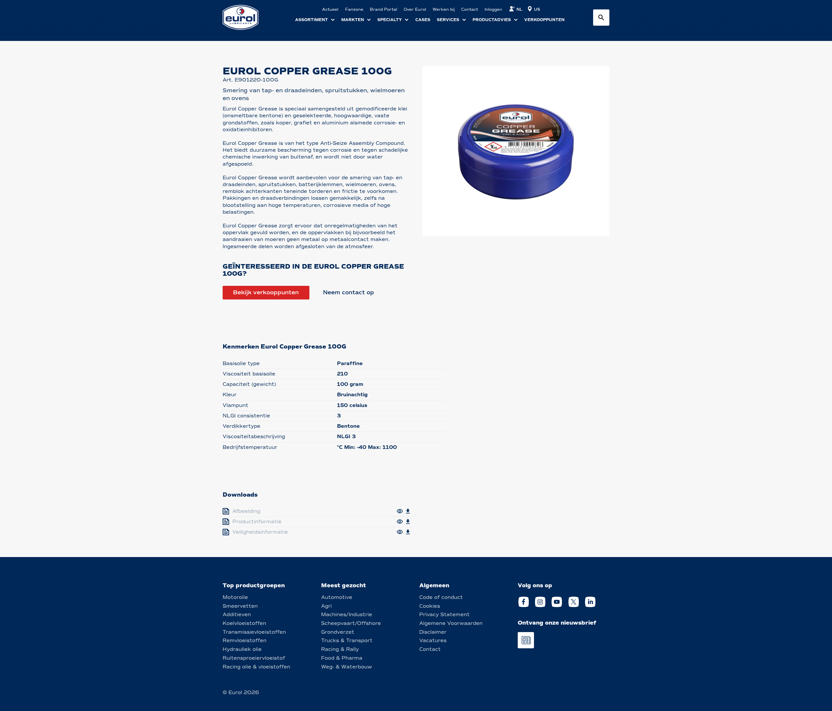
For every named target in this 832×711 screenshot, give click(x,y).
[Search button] (601, 17)
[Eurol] (244, 17)
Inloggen (493, 9)
